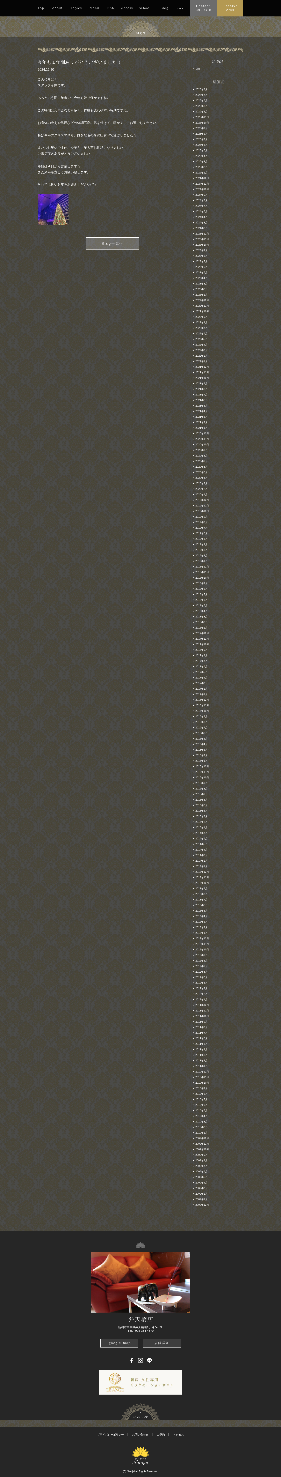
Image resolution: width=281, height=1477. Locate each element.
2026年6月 (201, 100)
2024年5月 (201, 211)
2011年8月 (201, 1027)
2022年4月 (201, 344)
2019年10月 (202, 511)
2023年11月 (202, 239)
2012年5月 (201, 977)
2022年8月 (201, 322)
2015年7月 (201, 794)
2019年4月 (201, 544)
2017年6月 (201, 666)
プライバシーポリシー (110, 1434)
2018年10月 (202, 578)
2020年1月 (201, 494)
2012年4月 (201, 983)
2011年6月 (201, 1038)
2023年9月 (201, 250)
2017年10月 (202, 644)
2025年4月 (201, 156)
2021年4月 (201, 411)
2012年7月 (201, 966)
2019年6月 (201, 533)
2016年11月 (202, 705)
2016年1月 (201, 761)
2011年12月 (202, 1005)
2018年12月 (202, 566)
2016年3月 (201, 750)
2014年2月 (201, 861)
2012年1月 (201, 999)
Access (127, 8)
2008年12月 (202, 1205)
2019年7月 (201, 528)
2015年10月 (202, 777)
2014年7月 (201, 833)
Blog (164, 8)
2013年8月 (201, 894)
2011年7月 (201, 1033)
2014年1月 (201, 866)
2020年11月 (202, 439)
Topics (76, 8)
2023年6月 (201, 267)
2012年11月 (202, 944)
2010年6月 (201, 1105)
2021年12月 (202, 367)
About (57, 8)
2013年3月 (201, 922)
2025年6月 (201, 145)
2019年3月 (201, 550)
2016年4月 (201, 744)
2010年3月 (201, 1121)
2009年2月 (201, 1194)
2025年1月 (201, 172)
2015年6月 (201, 800)
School (144, 8)
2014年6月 (201, 838)
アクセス (178, 1434)
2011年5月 (201, 1044)
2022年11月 (202, 306)
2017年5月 (201, 672)
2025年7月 (201, 139)
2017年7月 (201, 661)
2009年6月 (201, 1171)
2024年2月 (201, 228)
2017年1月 (201, 694)
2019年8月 (201, 522)
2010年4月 (201, 1116)
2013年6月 (201, 905)
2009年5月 (201, 1177)
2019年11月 (202, 505)
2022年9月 (201, 317)
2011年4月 (201, 1049)
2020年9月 (201, 450)
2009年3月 (201, 1188)
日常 (197, 69)
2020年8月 (201, 455)
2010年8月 (201, 1094)
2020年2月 (201, 489)
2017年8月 (201, 655)
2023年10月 (202, 245)
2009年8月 (201, 1160)
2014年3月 (201, 855)
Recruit (182, 8)
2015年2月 (201, 822)
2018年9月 (201, 583)
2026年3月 (201, 106)
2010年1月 (201, 1132)
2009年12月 (202, 1138)
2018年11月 (202, 572)
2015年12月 (202, 766)
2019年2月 (201, 555)
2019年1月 (201, 561)
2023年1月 (201, 295)
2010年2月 (201, 1127)
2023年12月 (202, 233)
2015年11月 (202, 772)
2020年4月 (201, 478)
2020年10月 (202, 444)
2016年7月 (201, 727)
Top (43, 8)
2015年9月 (201, 783)
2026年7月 (201, 95)
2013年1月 (201, 933)
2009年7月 (201, 1166)
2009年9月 (201, 1155)
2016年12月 (202, 700)
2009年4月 (201, 1182)
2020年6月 (201, 467)
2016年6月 (201, 733)
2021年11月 (202, 372)
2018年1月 (201, 627)
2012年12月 (202, 938)
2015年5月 (201, 805)
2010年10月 (202, 1083)
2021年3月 (201, 417)
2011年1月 (201, 1066)
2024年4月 (201, 217)
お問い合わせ (140, 1434)
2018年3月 (201, 616)
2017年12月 (202, 633)
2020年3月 (201, 483)
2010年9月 (201, 1088)
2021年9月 (201, 383)
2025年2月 (201, 167)
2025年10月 (202, 122)
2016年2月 (201, 755)
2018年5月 (201, 605)
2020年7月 (201, 461)
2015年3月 (201, 816)
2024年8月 (201, 200)
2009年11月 (202, 1144)
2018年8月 (201, 589)
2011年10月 (202, 1016)
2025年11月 (202, 117)
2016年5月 (201, 738)
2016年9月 (201, 716)
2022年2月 (201, 356)
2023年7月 (201, 261)
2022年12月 (202, 300)
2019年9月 (201, 516)
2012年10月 (202, 949)
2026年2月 (201, 111)
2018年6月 (201, 600)
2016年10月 (202, 711)
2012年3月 (201, 988)
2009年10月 (202, 1149)
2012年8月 (201, 960)
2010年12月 (202, 1071)
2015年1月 (201, 827)
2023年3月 (201, 283)
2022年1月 (201, 361)
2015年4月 (201, 811)
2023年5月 (201, 272)
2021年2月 (201, 422)
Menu (94, 8)
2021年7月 (201, 394)
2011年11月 (202, 1010)
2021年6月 (201, 400)
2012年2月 (201, 994)
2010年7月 (201, 1099)
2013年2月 (201, 927)
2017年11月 (202, 639)
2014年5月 (201, 844)
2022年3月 (201, 350)
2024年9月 (201, 195)
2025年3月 (201, 161)
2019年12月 (202, 500)
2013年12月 (202, 872)
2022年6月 (201, 333)
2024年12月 (202, 178)
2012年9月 (201, 955)
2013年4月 (201, 916)
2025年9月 (201, 128)
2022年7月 (201, 328)
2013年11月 (202, 877)
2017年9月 (201, 650)
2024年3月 (201, 222)
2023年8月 (201, 256)
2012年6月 (201, 972)
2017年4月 (201, 677)
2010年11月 (202, 1077)
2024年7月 (201, 206)
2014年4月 (201, 849)
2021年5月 (201, 405)
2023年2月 (201, 289)
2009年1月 (201, 1199)
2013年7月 (201, 899)
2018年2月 (201, 622)
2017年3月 (201, 683)
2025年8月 (201, 134)
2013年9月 (201, 888)
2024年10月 (202, 189)
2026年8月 (201, 89)
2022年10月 (202, 311)
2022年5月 (201, 339)
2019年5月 (201, 539)
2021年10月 (202, 378)
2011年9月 (201, 1021)
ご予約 (161, 1434)
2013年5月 (201, 911)
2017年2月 (201, 689)
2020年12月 (202, 433)
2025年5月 (201, 150)
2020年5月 (201, 472)
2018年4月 (201, 611)
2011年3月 (201, 1055)
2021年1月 (201, 428)
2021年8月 (201, 389)
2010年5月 (201, 1110)
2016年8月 (201, 722)
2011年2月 (201, 1060)
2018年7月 (201, 594)
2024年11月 (202, 184)
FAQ (111, 8)
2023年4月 (201, 278)
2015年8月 (201, 788)
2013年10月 (202, 883)
